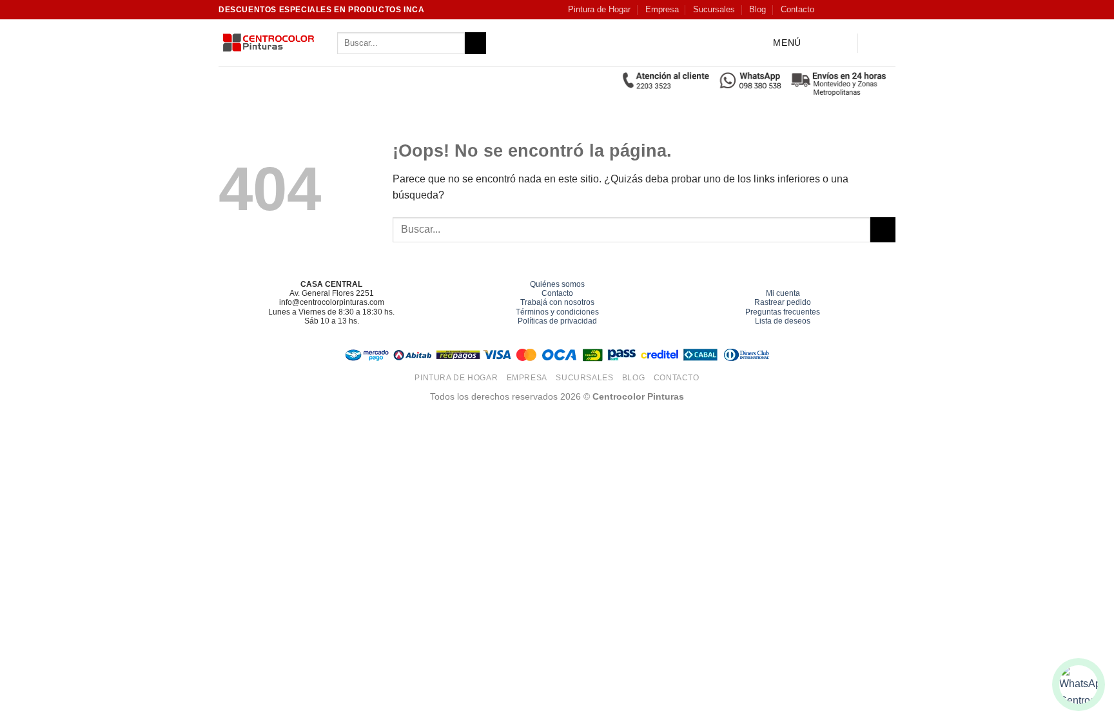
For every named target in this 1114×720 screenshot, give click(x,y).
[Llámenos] (889, 9)
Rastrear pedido (782, 302)
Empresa (662, 9)
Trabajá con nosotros (557, 302)
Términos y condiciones (557, 311)
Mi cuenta (783, 293)
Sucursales (714, 9)
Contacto (797, 9)
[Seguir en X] (864, 9)
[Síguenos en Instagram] (840, 9)
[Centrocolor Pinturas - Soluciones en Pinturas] (268, 43)
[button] (776, 43)
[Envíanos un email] (877, 9)
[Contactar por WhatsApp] (1078, 684)
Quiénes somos (557, 284)
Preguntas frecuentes (782, 311)
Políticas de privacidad (557, 321)
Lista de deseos (782, 321)
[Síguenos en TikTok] (852, 9)
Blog (757, 9)
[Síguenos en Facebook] (827, 9)
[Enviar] (475, 43)
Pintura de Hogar (599, 9)
